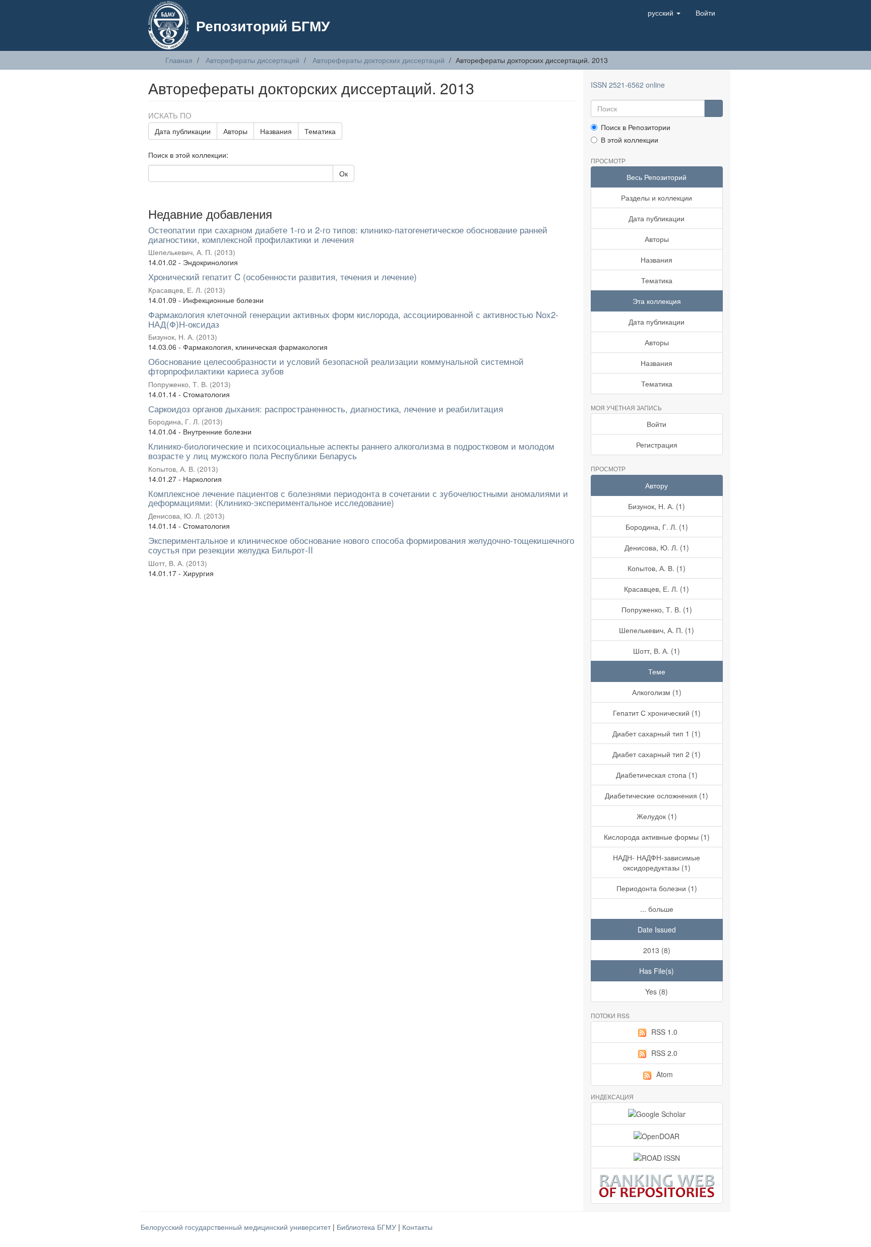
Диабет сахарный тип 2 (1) (656, 754)
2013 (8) (656, 950)
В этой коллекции (629, 140)
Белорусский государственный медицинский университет (237, 1227)
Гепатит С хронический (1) (657, 713)
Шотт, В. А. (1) (656, 651)
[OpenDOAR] (657, 1135)
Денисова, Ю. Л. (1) (657, 547)
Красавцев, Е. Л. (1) (656, 589)
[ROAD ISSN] (657, 1157)
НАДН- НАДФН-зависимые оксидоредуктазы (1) (656, 862)
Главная (179, 60)
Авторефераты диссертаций (252, 60)
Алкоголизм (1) (656, 692)
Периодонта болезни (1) (656, 888)
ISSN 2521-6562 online (628, 85)
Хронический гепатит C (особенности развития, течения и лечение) (282, 276)
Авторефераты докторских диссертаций (379, 60)
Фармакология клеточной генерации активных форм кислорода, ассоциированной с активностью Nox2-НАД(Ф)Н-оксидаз (353, 319)
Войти (656, 424)
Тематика (320, 131)
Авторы (235, 131)
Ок (343, 173)
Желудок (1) (657, 816)
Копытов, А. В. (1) (657, 568)
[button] (664, 12)
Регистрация (656, 445)
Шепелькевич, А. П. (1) (656, 630)
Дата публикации (183, 131)
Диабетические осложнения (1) (656, 795)
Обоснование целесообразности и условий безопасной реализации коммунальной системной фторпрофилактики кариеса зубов (336, 366)
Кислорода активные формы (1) (657, 837)
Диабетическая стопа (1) (657, 775)
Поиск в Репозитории (635, 127)
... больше (656, 909)
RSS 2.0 (664, 1053)
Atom (664, 1074)
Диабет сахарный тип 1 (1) (656, 733)
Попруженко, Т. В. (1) (656, 609)
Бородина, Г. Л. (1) (657, 527)
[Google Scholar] (657, 1113)
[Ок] (713, 108)
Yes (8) (656, 991)
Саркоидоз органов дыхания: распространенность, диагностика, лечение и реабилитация (325, 408)
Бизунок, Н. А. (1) (656, 506)
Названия (276, 131)
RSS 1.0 (664, 1032)
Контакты (417, 1227)
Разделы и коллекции (656, 198)
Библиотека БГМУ (367, 1227)
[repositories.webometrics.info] (657, 1186)
